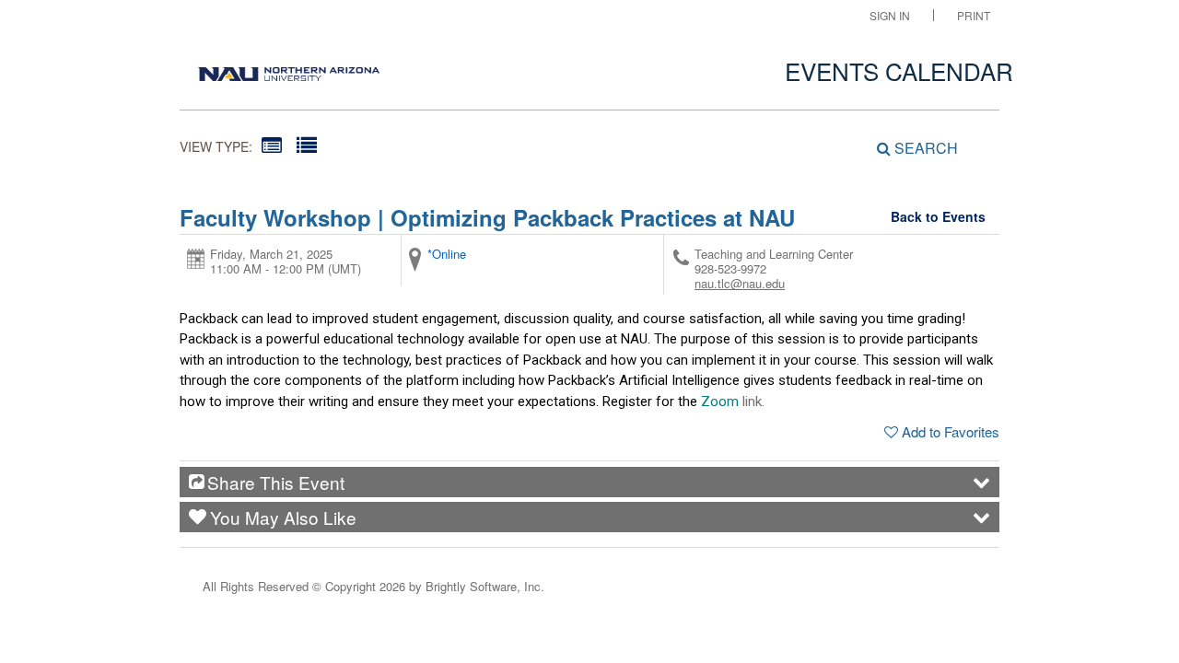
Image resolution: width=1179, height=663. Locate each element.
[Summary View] (272, 144)
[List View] (307, 144)
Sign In (890, 15)
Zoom (720, 401)
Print (973, 15)
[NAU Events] (288, 69)
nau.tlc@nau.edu (740, 283)
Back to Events (938, 216)
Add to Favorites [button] (950, 431)
